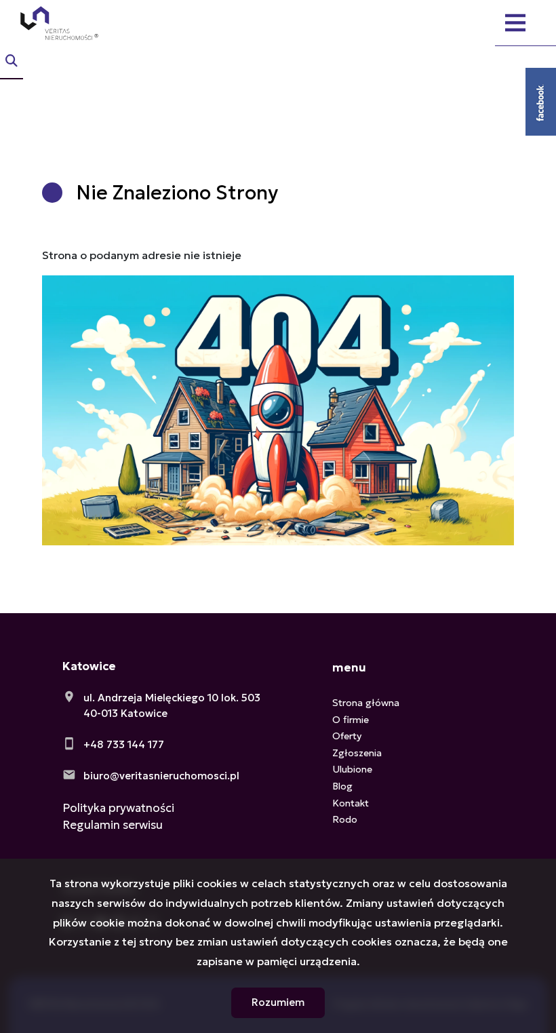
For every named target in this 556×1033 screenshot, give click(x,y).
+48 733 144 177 (123, 744)
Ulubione (352, 769)
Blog (342, 786)
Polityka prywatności (118, 807)
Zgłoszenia (357, 753)
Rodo (344, 819)
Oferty (346, 736)
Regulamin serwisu (112, 824)
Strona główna (365, 703)
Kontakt (350, 803)
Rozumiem (278, 1002)
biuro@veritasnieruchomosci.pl (161, 775)
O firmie (350, 720)
